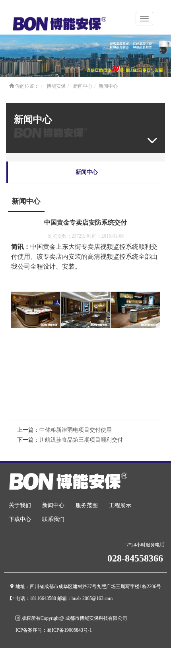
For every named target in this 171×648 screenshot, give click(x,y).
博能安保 (56, 86)
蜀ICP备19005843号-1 (69, 630)
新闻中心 (82, 86)
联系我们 (53, 519)
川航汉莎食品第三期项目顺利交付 (81, 440)
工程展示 (120, 505)
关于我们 (20, 505)
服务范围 (87, 505)
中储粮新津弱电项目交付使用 (75, 430)
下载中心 (20, 519)
